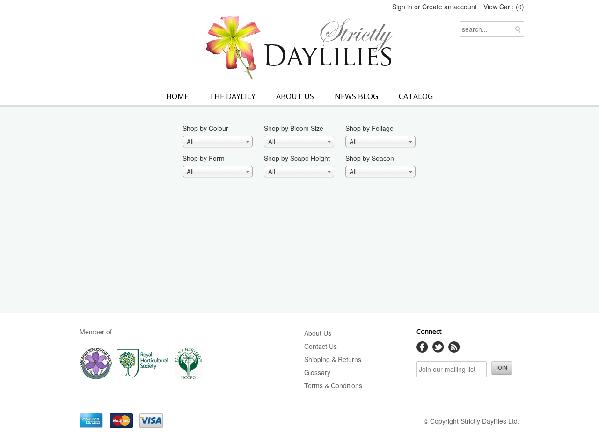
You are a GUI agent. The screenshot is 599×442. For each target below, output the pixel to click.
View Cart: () (503, 6)
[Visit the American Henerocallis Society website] (96, 377)
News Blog (356, 96)
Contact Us (320, 346)
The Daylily (232, 96)
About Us (295, 96)
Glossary (317, 372)
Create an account (449, 6)
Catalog (416, 96)
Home (177, 96)
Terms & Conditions (333, 385)
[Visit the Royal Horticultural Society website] (142, 377)
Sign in (402, 6)
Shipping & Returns (332, 359)
